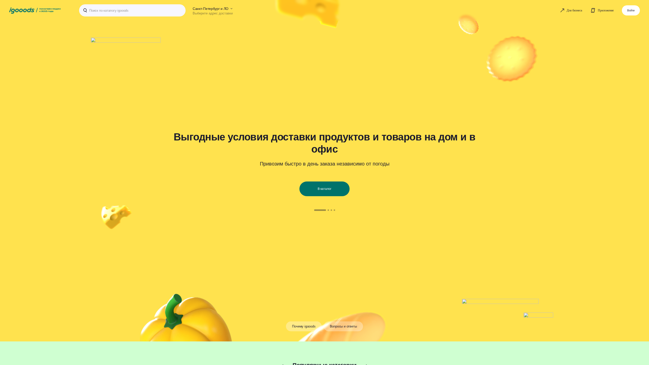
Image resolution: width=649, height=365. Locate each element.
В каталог (324, 189)
